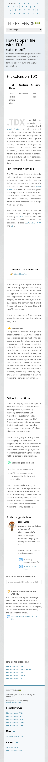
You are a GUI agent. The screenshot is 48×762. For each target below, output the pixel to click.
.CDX (27, 223)
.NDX (38, 223)
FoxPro (19, 217)
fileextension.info (14, 702)
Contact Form (12, 747)
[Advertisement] (27, 112)
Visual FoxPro (13, 129)
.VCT (12, 226)
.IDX (33, 223)
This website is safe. (15, 736)
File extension (14, 666)
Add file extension (14, 750)
